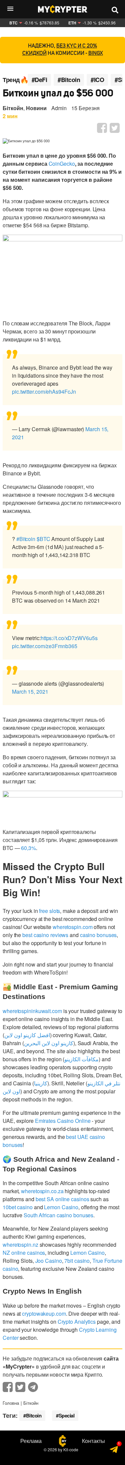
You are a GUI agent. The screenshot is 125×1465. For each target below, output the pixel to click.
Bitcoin (34, 1415)
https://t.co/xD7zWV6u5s (69, 638)
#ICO (97, 80)
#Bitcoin (69, 80)
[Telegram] (114, 1451)
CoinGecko (62, 163)
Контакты (93, 1441)
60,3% (28, 848)
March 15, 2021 (30, 691)
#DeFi (39, 80)
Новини (36, 108)
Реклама (31, 1441)
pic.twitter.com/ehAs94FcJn (44, 391)
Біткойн (13, 108)
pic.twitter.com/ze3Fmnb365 (44, 646)
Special (67, 1415)
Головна (11, 1403)
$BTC (43, 539)
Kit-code (70, 1449)
